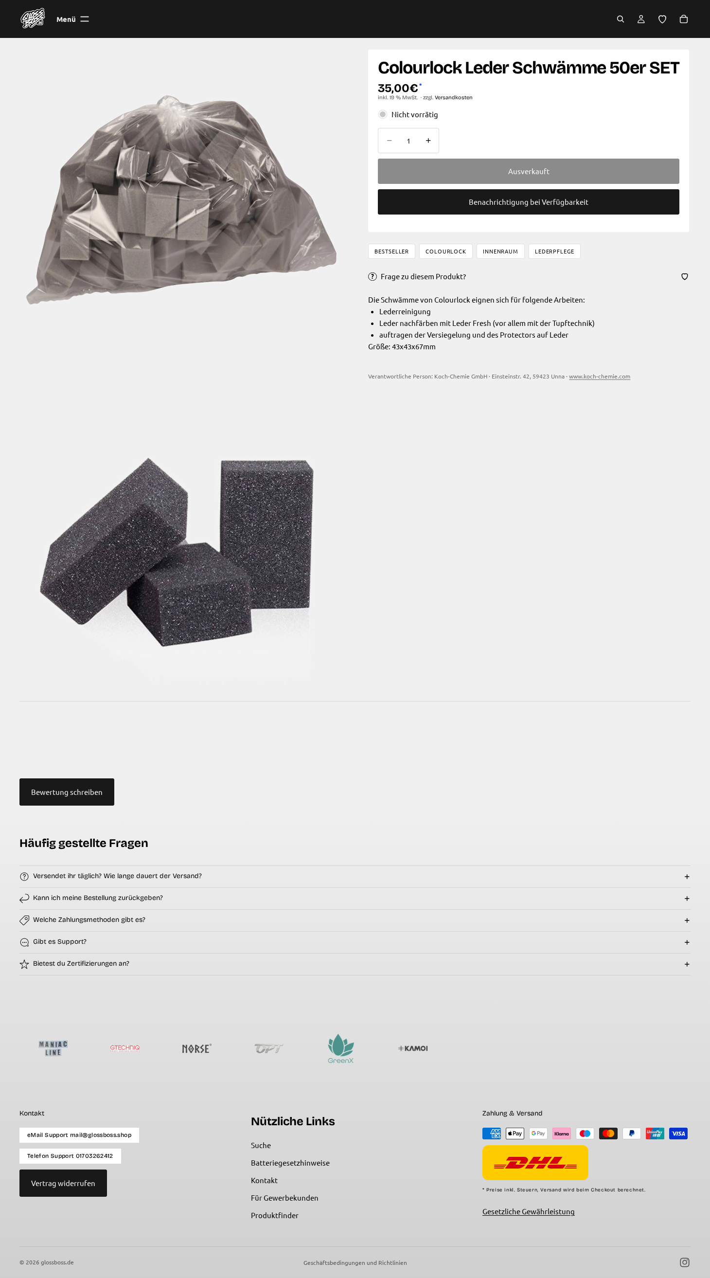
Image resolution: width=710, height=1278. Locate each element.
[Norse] (150, 1048)
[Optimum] (222, 1048)
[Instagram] (685, 1262)
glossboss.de (57, 1262)
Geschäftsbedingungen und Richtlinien (355, 1262)
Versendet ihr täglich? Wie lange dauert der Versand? (117, 876)
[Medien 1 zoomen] (181, 200)
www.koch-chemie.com (599, 376)
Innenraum (500, 251)
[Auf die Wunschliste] (684, 276)
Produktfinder (275, 1215)
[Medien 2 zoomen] (181, 526)
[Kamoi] (366, 1048)
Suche (261, 1145)
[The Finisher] (582, 1048)
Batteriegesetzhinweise (290, 1162)
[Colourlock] (654, 1048)
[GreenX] (294, 1048)
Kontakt (264, 1180)
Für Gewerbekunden (285, 1197)
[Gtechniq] (78, 1048)
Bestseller (391, 251)
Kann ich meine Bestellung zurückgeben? (98, 898)
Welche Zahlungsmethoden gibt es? (89, 920)
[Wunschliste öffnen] (662, 19)
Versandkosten (454, 97)
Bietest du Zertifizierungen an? (81, 963)
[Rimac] (510, 1048)
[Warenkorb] (683, 19)
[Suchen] (620, 19)
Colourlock (446, 251)
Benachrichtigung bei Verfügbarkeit (528, 201)
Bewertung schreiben (67, 791)
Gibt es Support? (60, 941)
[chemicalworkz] (438, 1048)
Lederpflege (554, 251)
